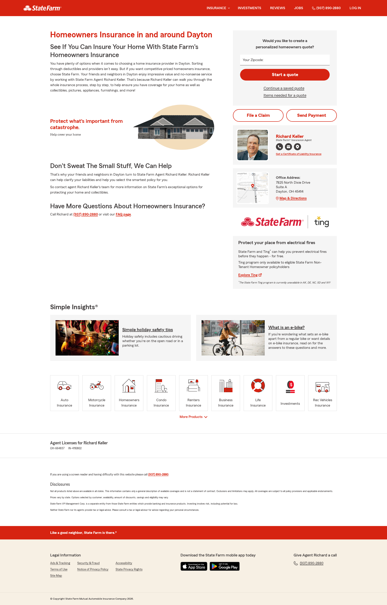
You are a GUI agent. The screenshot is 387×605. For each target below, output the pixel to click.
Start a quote (285, 74)
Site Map (56, 575)
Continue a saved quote (284, 88)
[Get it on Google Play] (225, 566)
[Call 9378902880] (279, 146)
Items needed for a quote (285, 95)
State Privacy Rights (129, 569)
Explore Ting (248, 275)
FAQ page (123, 214)
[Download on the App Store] (194, 566)
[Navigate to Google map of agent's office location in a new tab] (297, 146)
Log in (355, 8)
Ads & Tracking (60, 563)
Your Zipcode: (253, 60)
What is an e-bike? (286, 327)
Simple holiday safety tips (147, 330)
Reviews (277, 8)
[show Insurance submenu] (228, 8)
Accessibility (124, 563)
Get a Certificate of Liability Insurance (298, 154)
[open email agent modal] (288, 147)
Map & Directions (293, 198)
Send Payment (311, 115)
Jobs (298, 8)
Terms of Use (58, 569)
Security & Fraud (88, 563)
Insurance (216, 8)
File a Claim (258, 115)
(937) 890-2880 (328, 8)
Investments (249, 8)
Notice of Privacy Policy (92, 569)
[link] (42, 8)
